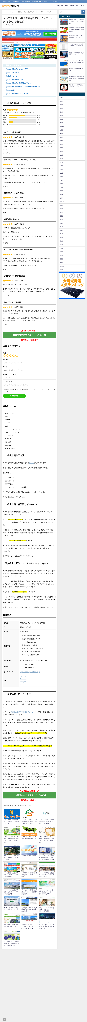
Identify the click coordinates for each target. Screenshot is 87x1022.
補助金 (72, 5)
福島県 (61, 119)
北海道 (61, 97)
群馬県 (61, 144)
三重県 (61, 187)
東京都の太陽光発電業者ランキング (23, 712)
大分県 (61, 258)
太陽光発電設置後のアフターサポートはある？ (23, 86)
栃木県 (61, 140)
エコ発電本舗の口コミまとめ (17, 93)
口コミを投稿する (13, 72)
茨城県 (61, 137)
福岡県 (61, 244)
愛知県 (61, 176)
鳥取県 (61, 205)
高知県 (61, 241)
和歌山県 (62, 201)
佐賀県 (61, 248)
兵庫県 (61, 183)
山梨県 (61, 147)
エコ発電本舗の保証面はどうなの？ (19, 83)
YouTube (23, 676)
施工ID (31, 463)
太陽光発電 (60, 5)
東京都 (61, 122)
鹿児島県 (62, 266)
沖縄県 (61, 269)
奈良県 (61, 198)
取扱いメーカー (12, 76)
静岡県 (61, 173)
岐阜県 (61, 169)
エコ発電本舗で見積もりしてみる (28, 335)
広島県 (61, 216)
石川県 (61, 162)
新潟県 (61, 155)
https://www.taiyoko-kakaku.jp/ (30, 672)
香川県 (61, 233)
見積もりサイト (80, 5)
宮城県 (61, 112)
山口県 (61, 226)
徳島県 (61, 230)
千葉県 (61, 133)
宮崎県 (61, 262)
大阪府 (61, 180)
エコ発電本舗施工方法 (15, 79)
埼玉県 (61, 130)
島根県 (61, 208)
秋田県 (61, 108)
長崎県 (61, 251)
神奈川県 (62, 126)
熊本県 (61, 255)
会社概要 (10, 90)
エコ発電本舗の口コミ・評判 (17, 69)
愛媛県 (61, 237)
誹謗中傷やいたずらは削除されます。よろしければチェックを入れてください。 (30, 390)
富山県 (61, 158)
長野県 (61, 151)
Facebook (23, 679)
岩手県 (61, 104)
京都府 (61, 194)
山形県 (61, 115)
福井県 (61, 165)
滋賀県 (61, 190)
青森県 (61, 101)
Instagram (23, 681)
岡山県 (61, 212)
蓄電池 (66, 5)
